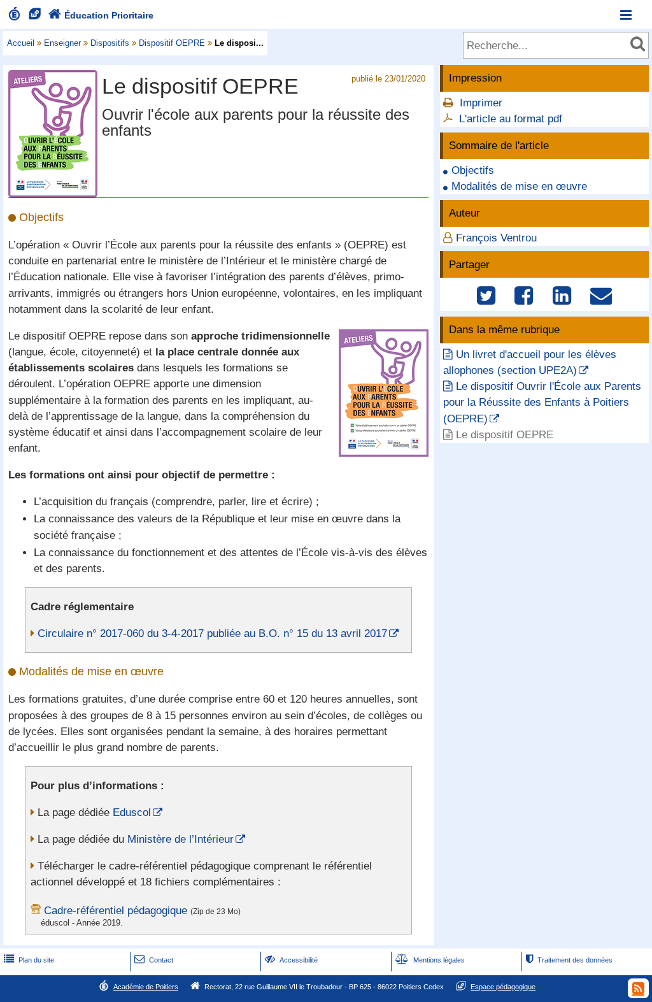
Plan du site (29, 960)
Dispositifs (109, 43)
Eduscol (132, 812)
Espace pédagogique (503, 987)
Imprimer (481, 103)
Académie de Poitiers (145, 987)
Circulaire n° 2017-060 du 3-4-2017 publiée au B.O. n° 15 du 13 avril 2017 (212, 633)
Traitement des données (569, 960)
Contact (153, 960)
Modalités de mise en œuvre (519, 186)
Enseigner (62, 43)
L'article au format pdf (510, 119)
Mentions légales (430, 960)
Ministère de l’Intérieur (180, 839)
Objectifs (472, 170)
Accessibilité (291, 960)
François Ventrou (496, 238)
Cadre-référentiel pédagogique (115, 911)
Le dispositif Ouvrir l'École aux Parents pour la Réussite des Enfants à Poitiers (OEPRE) (542, 402)
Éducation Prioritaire (100, 15)
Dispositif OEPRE (172, 43)
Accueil (20, 43)
